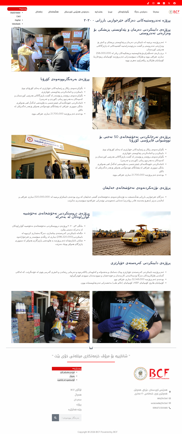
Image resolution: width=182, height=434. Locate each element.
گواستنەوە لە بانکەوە (66, 380)
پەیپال (72, 376)
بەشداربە (98, 12)
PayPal (17, 20)
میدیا (110, 12)
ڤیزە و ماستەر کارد (67, 372)
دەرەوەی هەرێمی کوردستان (76, 12)
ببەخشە (24, 9)
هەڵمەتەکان (53, 12)
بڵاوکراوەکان (123, 12)
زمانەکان (39, 12)
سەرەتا (156, 12)
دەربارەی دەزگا (141, 12)
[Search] (55, 417)
